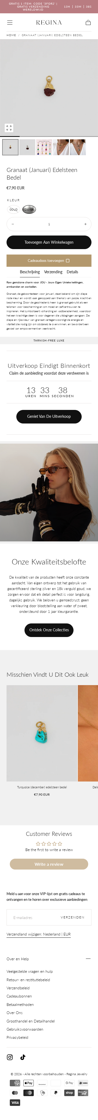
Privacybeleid (17, 1037)
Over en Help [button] (18, 958)
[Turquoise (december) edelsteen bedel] (42, 733)
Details (72, 272)
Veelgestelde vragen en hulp (30, 971)
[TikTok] (23, 1057)
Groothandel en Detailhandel (31, 1021)
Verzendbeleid (18, 988)
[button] (10, 22)
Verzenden (73, 917)
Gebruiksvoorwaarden (25, 1029)
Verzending (53, 272)
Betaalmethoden (20, 1004)
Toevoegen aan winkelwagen (49, 242)
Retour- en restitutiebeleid (28, 979)
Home (11, 35)
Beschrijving (30, 272)
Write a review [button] (49, 864)
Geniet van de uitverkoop (49, 416)
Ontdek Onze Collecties (49, 630)
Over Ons (15, 1012)
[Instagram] (10, 1057)
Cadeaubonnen (19, 996)
